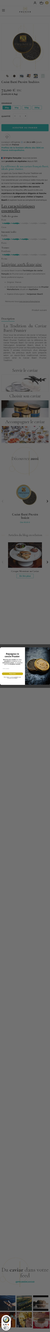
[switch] (6, 1327)
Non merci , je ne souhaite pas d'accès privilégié (12, 678)
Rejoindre (12, 673)
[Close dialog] (48, 648)
